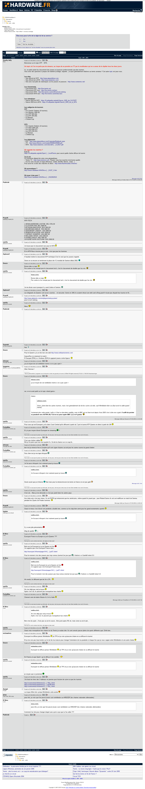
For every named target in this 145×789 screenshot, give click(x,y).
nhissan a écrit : (35, 379)
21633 (25, 55)
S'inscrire (46, 10)
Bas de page (117, 55)
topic (111, 71)
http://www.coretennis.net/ (76, 82)
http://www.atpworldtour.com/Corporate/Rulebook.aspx (47, 141)
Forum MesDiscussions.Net (68, 782)
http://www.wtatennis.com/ (50, 80)
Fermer (109, 0)
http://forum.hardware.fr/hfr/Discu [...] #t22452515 (40, 177)
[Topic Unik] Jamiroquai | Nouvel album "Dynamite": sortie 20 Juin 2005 (96, 771)
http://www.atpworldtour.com (49, 78)
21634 (29, 55)
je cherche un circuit (9, 774)
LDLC (67, 787)
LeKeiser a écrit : (42, 400)
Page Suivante (138, 55)
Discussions (9, 19)
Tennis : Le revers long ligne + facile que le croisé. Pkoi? (91, 769)
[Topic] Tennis (8, 27)
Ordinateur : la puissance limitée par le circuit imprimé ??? (22, 766)
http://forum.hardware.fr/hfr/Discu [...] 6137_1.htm (40, 170)
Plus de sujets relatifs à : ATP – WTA (73, 778)
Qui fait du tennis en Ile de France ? (85, 774)
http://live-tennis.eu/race (49, 90)
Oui (24, 39)
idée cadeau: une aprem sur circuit (84, 766)
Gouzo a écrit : (35, 274)
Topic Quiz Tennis (9, 30)
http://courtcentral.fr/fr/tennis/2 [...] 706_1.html (39, 683)
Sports (9, 21)
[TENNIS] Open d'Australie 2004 (13, 776)
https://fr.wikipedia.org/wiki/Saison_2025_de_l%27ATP (59, 100)
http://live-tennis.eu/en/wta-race (52, 93)
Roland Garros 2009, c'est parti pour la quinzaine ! (17, 29)
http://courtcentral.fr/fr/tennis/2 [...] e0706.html (39, 684)
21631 (17, 55)
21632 (21, 55)
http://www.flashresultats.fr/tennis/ (66, 163)
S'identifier (38, 10)
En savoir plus (100, 0)
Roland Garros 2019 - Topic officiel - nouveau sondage (18, 31)
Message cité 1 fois (137, 483)
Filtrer (39, 52)
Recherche (136, 10)
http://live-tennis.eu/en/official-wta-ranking (52, 92)
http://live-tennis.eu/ (44, 88)
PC (32, 10)
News (21, 10)
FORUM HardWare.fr (10, 17)
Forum (5, 10)
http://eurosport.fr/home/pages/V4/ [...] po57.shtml (40, 551)
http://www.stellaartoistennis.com (62, 353)
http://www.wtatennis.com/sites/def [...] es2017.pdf (46, 145)
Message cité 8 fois (137, 178)
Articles (27, 10)
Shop (53, 10)
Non (24, 41)
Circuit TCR (77, 776)
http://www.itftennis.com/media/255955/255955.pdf (45, 143)
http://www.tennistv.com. (42, 160)
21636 (37, 55)
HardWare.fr (14, 10)
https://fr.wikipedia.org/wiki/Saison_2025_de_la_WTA (59, 102)
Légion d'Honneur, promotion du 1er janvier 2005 (18, 769)
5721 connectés (138, 12)
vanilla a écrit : (35, 469)
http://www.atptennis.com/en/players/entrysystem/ (40, 298)
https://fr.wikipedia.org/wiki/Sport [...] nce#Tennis (40, 153)
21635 (33, 55)
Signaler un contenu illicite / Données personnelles (82, 787)
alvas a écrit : (35, 703)
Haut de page (117, 750)
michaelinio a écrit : (36, 646)
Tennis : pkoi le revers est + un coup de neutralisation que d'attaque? (25, 771)
